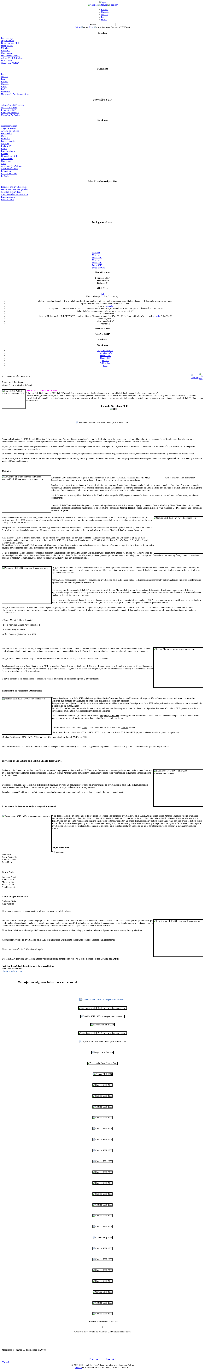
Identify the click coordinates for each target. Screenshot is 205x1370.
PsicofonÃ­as (6, 133)
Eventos (4, 153)
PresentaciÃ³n (7, 38)
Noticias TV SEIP (9, 107)
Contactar (105, 12)
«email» (109, 306)
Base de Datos (7, 199)
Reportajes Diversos (10, 112)
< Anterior (93, 1359)
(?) (102, 294)
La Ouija (5, 176)
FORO (104, 19)
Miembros (5, 48)
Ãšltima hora (105, 363)
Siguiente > (111, 1359)
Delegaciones (7, 45)
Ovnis (3, 136)
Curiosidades (7, 158)
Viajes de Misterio (9, 128)
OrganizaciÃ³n (7, 40)
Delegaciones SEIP (9, 156)
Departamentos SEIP (10, 43)
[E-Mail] (201, 376)
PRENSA (5, 50)
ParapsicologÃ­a (8, 141)
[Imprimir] (194, 376)
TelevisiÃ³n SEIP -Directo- (13, 105)
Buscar (4, 86)
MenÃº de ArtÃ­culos (10, 115)
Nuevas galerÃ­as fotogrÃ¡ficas (14, 94)
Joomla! (78, 1367)
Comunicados (7, 53)
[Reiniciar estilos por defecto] (112, 5)
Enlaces (104, 9)
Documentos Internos (10, 55)
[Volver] (5, 1362)
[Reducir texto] (102, 5)
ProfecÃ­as (5, 138)
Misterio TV (105, 355)
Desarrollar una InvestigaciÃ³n (14, 189)
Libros (4, 148)
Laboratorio (6, 171)
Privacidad (5, 91)
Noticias (104, 14)
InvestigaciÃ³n (105, 353)
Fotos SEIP (97, 254)
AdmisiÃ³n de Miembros (12, 58)
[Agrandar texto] (93, 5)
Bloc (91, 27)
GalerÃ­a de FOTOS (10, 63)
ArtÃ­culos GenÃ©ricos (11, 166)
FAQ (3, 89)
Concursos (5, 161)
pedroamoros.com (9, 126)
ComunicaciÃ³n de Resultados (14, 194)
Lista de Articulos (9, 173)
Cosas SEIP (105, 358)
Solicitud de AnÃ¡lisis (10, 192)
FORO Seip (6, 60)
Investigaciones (8, 151)
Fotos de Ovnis (98, 264)
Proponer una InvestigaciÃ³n (13, 187)
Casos (3, 163)
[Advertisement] (102, 209)
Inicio (103, 17)
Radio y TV (6, 146)
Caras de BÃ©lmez (9, 168)
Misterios (5, 143)
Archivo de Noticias (10, 131)
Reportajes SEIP (8, 110)
